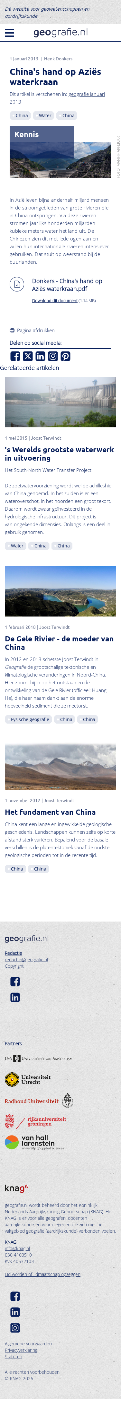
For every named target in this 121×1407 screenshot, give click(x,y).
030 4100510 (18, 1255)
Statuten (13, 1356)
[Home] (60, 32)
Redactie (13, 953)
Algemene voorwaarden (28, 1344)
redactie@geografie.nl (26, 959)
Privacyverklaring (21, 1350)
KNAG (10, 1242)
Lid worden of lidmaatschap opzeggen (42, 1274)
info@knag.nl (17, 1248)
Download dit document (55, 300)
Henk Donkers (58, 58)
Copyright (14, 966)
